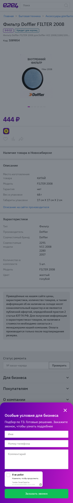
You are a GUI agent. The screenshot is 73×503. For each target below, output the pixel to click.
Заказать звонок (36, 493)
